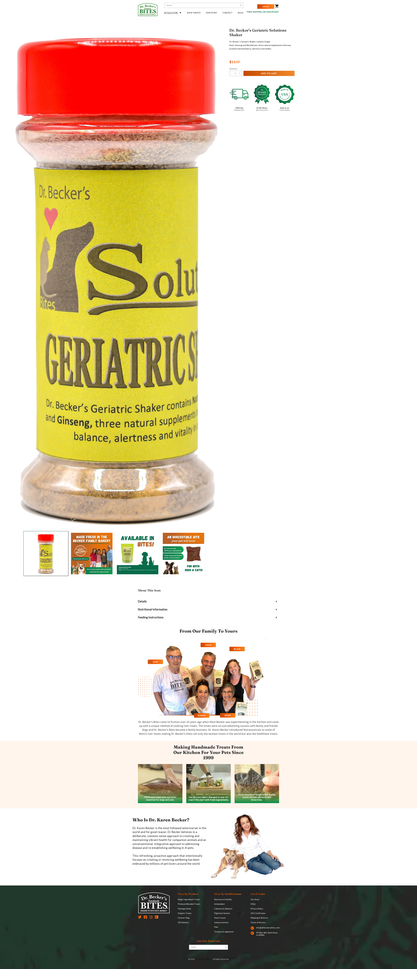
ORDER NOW (208, 518)
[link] (208, 480)
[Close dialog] (247, 446)
